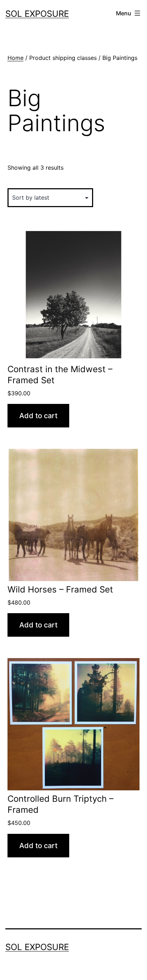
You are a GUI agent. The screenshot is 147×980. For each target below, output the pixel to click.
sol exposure (37, 14)
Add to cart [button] (38, 415)
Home (15, 57)
